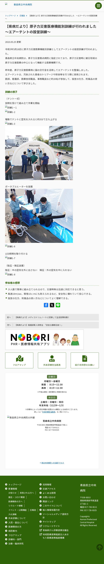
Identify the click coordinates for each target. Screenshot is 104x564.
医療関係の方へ (15, 501)
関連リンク (48, 501)
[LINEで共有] (58, 306)
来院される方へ (27, 493)
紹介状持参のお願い (85, 364)
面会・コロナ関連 (16, 497)
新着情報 (12, 488)
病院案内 (12, 530)
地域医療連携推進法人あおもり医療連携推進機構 (56, 536)
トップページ (10, 15)
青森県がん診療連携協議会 (56, 530)
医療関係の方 (14, 526)
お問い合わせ (49, 497)
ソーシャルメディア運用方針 (56, 516)
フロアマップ (19, 364)
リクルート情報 (15, 506)
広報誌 (22, 15)
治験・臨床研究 (16, 543)
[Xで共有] (52, 306)
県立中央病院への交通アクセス (52, 463)
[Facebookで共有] (46, 306)
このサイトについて (52, 505)
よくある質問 (49, 492)
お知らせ (12, 493)
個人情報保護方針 (51, 509)
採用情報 (47, 484)
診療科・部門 (14, 539)
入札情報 (12, 514)
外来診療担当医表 (52, 364)
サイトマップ (49, 521)
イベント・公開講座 (17, 510)
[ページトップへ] (100, 547)
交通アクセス (49, 488)
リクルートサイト (51, 526)
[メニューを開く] (98, 5)
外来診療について (17, 518)
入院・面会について (18, 522)
